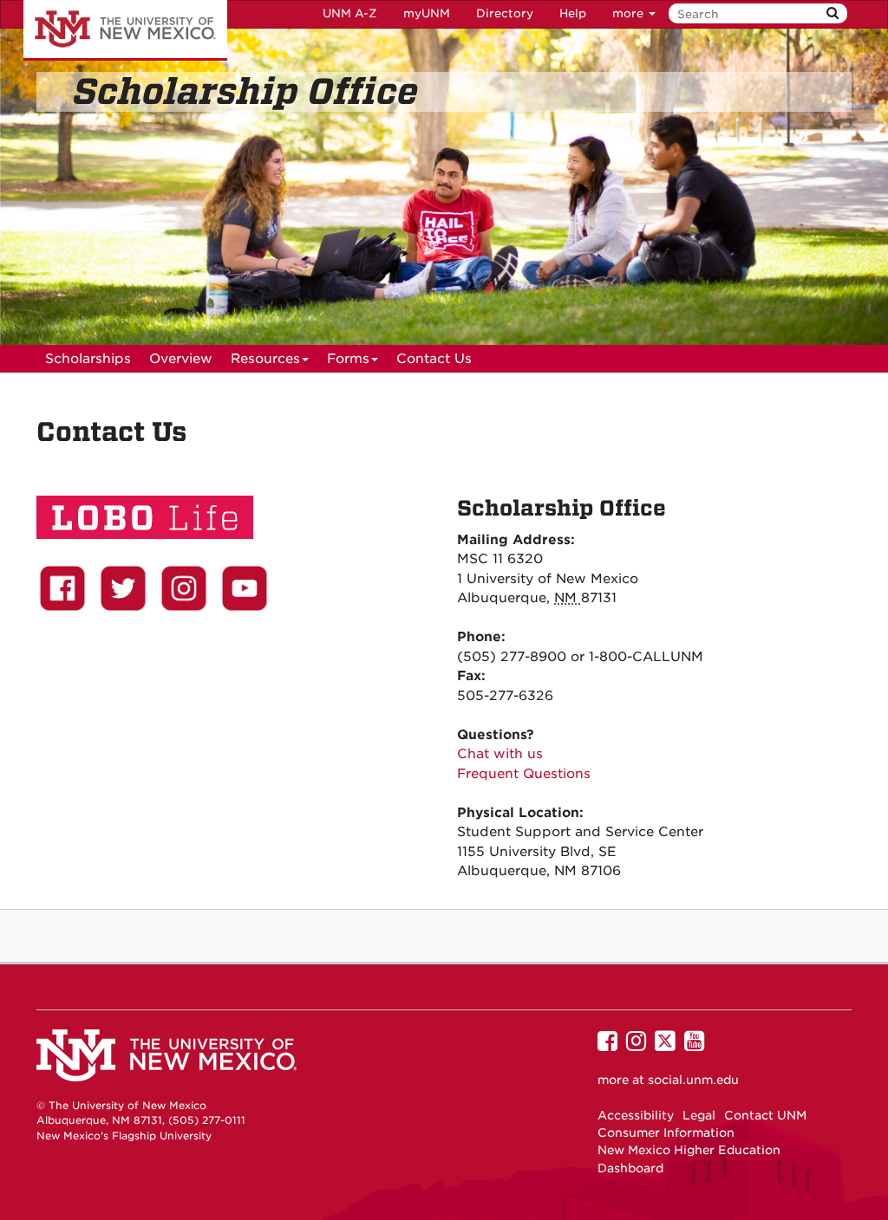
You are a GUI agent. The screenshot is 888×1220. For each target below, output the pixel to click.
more (629, 13)
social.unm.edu (693, 1080)
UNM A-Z (350, 13)
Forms (348, 359)
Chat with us (500, 754)
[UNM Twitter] (123, 588)
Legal (698, 1115)
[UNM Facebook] (62, 588)
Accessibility (635, 1115)
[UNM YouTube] (245, 588)
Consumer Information (666, 1132)
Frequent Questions (524, 774)
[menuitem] (88, 359)
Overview (180, 359)
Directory (504, 13)
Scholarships (88, 359)
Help (572, 13)
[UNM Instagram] (184, 588)
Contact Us (434, 359)
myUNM (426, 13)
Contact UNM (765, 1115)
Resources (265, 359)
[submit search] (832, 13)
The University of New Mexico (125, 30)
